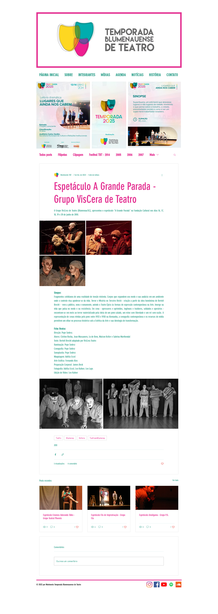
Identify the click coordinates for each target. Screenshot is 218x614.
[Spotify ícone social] (171, 584)
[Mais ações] (162, 175)
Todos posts (45, 155)
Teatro (58, 438)
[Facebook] (157, 584)
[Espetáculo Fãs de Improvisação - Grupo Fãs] (108, 498)
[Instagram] (149, 584)
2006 (129, 155)
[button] (174, 154)
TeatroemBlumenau (97, 438)
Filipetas (62, 155)
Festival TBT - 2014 (99, 155)
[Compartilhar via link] (62, 454)
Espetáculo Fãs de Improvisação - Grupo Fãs (108, 516)
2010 (55, 445)
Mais (152, 155)
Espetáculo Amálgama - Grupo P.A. (154, 515)
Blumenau (70, 438)
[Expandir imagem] (62, 238)
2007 (141, 155)
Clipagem (78, 155)
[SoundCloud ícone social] (178, 584)
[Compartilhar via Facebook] (55, 454)
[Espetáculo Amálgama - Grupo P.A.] (157, 498)
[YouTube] (164, 584)
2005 (118, 155)
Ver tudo (175, 480)
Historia (82, 438)
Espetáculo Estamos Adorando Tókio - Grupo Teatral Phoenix (59, 516)
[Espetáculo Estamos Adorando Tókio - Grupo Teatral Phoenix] (60, 498)
